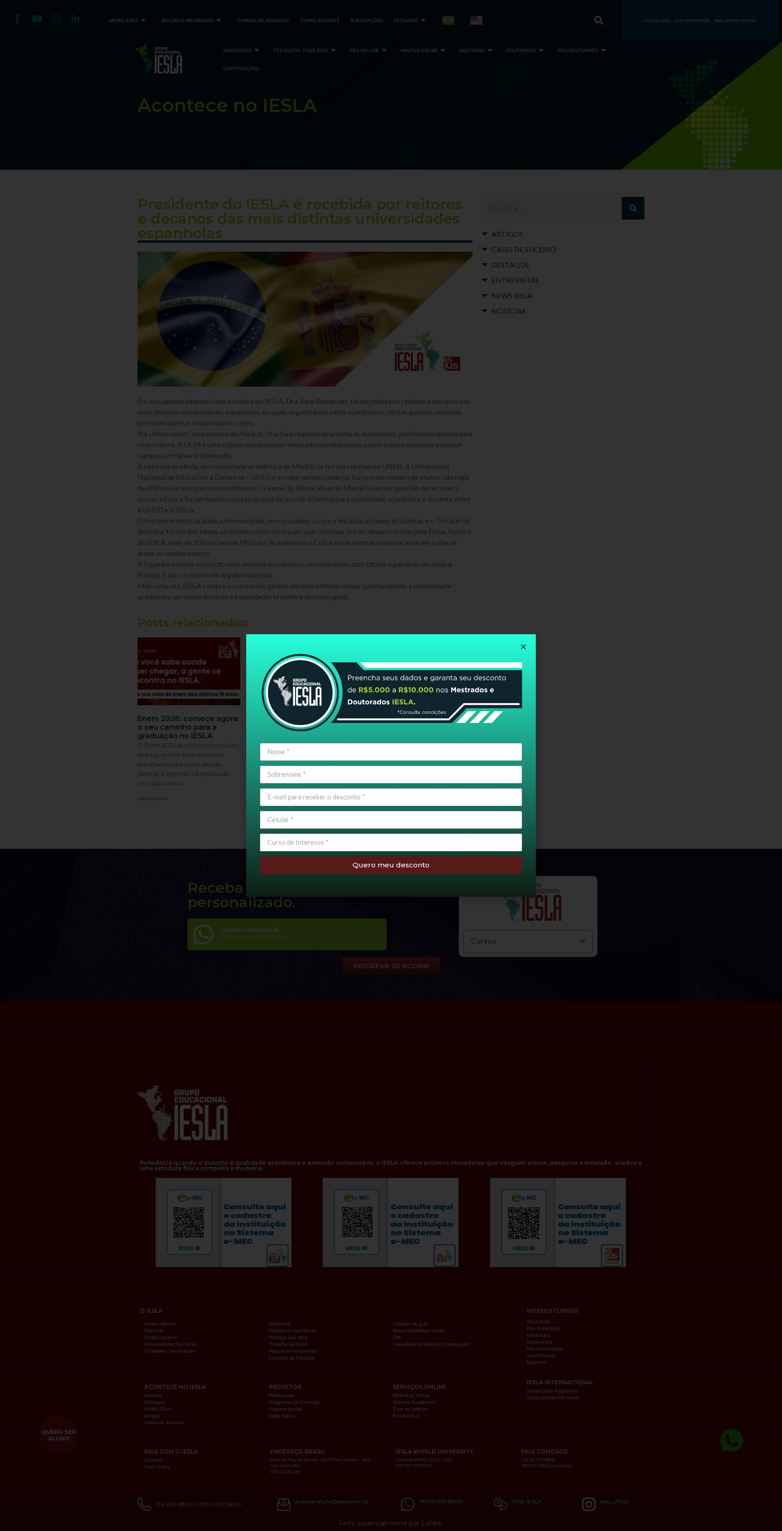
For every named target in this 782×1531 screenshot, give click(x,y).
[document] (391, 765)
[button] (523, 646)
